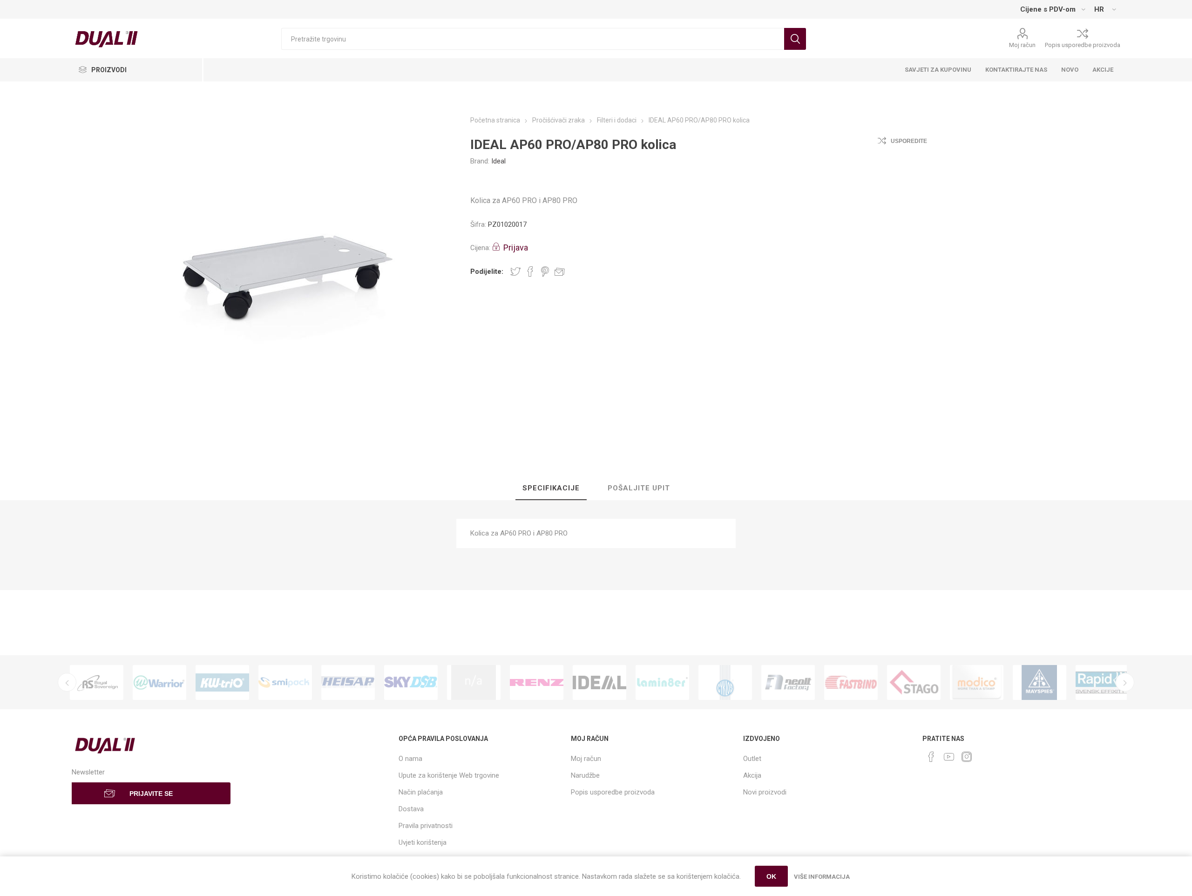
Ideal (498, 161)
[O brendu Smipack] (285, 682)
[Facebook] (931, 756)
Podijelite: (486, 271)
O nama (410, 758)
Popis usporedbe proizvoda (1082, 44)
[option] (96, 682)
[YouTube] (948, 756)
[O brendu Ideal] (599, 682)
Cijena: (480, 248)
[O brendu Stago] (914, 682)
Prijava (515, 247)
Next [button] (1125, 682)
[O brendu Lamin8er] (662, 682)
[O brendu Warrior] (159, 682)
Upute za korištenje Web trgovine (449, 775)
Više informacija (822, 876)
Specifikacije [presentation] (551, 488)
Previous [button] (67, 682)
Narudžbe (585, 775)
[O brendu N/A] (474, 682)
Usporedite (909, 141)
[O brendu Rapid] (1102, 682)
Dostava (411, 809)
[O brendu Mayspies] (1039, 682)
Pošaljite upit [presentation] (639, 488)
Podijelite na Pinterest (545, 271)
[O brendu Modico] (976, 682)
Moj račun (1022, 44)
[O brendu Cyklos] (725, 682)
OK (771, 876)
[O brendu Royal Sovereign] (96, 682)
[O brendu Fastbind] (851, 682)
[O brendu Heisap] (348, 682)
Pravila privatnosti (426, 825)
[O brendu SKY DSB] (411, 682)
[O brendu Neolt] (788, 682)
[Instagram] (966, 756)
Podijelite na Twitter (515, 271)
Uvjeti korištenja (423, 842)
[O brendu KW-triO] (222, 682)
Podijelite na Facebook (530, 271)
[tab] (551, 488)
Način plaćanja (421, 792)
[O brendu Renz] (536, 682)
